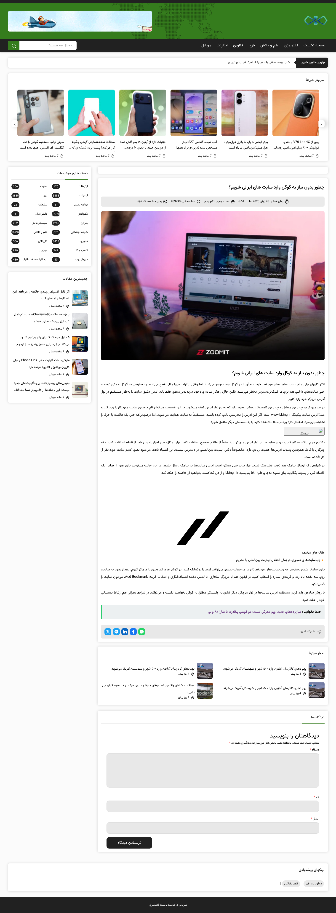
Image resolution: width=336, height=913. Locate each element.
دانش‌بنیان (31, 214)
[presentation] (321, 123)
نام (316, 797)
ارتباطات (70, 186)
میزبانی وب (71, 259)
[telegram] (116, 631)
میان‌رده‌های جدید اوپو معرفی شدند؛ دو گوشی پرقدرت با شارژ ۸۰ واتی (254, 612)
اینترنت (222, 45)
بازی (252, 45)
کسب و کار (70, 250)
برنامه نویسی (71, 204)
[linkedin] (124, 631)
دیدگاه (314, 750)
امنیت (30, 186)
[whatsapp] (141, 631)
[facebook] (133, 631)
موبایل (206, 45)
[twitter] (107, 631)
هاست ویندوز (167, 905)
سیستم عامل (30, 223)
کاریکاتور (30, 241)
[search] (13, 45)
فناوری (238, 45)
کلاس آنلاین (291, 883)
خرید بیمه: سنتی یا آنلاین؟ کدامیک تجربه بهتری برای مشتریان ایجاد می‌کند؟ (243, 62)
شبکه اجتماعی (70, 232)
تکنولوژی (291, 45)
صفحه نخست (314, 45)
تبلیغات (30, 204)
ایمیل (315, 819)
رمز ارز (70, 223)
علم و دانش (269, 45)
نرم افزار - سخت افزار (30, 259)
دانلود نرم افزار (314, 883)
